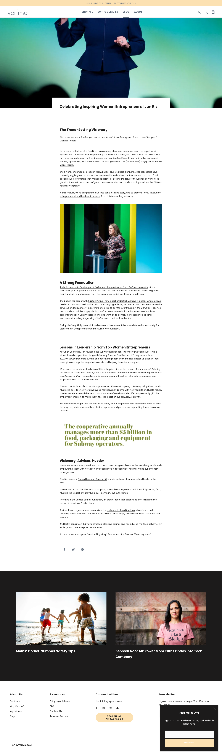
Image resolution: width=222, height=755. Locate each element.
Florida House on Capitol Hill (92, 479)
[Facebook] (97, 708)
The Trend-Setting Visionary (84, 129)
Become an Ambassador (114, 717)
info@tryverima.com (113, 701)
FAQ (52, 706)
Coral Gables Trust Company (90, 489)
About (138, 11)
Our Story (15, 701)
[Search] (206, 12)
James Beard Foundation (89, 499)
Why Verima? (17, 706)
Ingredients (16, 711)
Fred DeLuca (123, 355)
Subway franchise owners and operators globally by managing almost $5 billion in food (113, 358)
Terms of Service (59, 716)
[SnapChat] (117, 708)
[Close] (214, 709)
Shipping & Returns (60, 701)
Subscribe (189, 742)
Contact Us (56, 711)
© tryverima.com (22, 745)
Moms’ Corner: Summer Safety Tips (45, 651)
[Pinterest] (110, 708)
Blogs (12, 716)
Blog (126, 11)
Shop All (87, 11)
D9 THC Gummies (108, 11)
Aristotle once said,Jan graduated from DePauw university (104, 287)
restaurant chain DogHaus (121, 510)
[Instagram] (104, 708)
